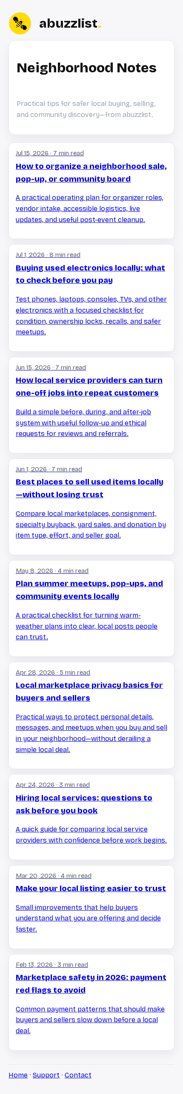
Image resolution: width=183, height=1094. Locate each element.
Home (18, 1075)
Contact (78, 1075)
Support (46, 1075)
